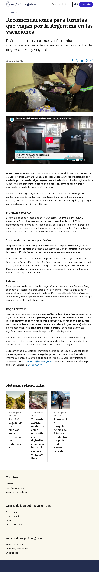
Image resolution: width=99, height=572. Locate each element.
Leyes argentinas (14, 516)
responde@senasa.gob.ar (39, 361)
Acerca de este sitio (15, 544)
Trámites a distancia (15, 488)
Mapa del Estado (14, 524)
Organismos (11, 520)
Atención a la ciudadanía (17, 492)
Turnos (9, 484)
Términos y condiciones (17, 549)
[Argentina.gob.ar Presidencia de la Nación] (21, 4)
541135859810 (35, 364)
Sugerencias (12, 553)
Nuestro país (12, 512)
